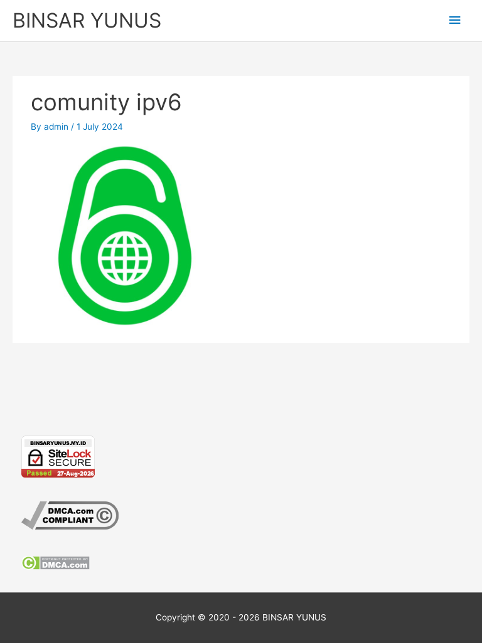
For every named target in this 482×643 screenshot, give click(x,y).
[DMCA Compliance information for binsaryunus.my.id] (70, 515)
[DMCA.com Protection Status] (55, 562)
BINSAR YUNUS (87, 20)
